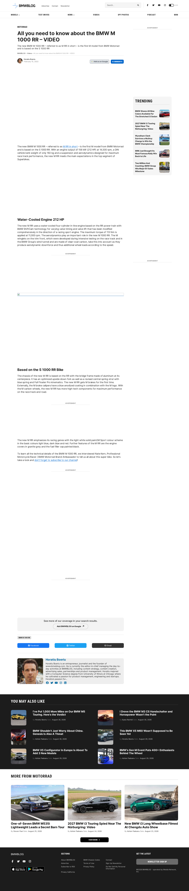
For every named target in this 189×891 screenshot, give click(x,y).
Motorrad (22, 27)
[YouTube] (56, 682)
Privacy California (68, 872)
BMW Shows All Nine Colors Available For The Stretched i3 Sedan (146, 114)
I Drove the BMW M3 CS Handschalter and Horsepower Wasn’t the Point (146, 713)
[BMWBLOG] (32, 854)
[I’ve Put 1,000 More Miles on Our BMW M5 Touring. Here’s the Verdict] (18, 711)
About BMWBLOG (68, 860)
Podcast (151, 15)
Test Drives (43, 15)
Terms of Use (88, 863)
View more (93, 840)
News (70, 15)
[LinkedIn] (65, 682)
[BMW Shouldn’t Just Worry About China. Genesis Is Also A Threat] (18, 730)
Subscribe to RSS (68, 867)
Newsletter (65, 6)
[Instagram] (165, 5)
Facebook (34, 645)
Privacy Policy (88, 867)
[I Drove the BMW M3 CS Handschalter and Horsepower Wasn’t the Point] (105, 711)
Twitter (72, 645)
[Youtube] (159, 5)
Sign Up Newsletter (114, 863)
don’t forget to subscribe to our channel (55, 460)
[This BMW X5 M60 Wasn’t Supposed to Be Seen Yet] (105, 730)
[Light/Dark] (171, 5)
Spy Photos (123, 15)
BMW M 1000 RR (24, 638)
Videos (96, 15)
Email (109, 645)
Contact (55, 6)
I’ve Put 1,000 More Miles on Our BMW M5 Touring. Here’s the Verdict (59, 713)
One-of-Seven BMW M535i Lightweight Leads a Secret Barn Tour (37, 825)
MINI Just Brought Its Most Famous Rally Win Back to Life (146, 153)
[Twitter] (153, 5)
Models (14, 15)
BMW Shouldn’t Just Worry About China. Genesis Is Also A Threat (58, 732)
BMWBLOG (21, 53)
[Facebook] (147, 5)
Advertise (45, 6)
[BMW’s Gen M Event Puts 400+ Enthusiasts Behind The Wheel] (105, 750)
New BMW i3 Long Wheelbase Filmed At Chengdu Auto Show (151, 825)
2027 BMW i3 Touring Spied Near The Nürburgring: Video (145, 126)
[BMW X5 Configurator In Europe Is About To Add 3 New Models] (18, 750)
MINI (176, 15)
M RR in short (70, 146)
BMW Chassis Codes (91, 860)
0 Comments (117, 62)
